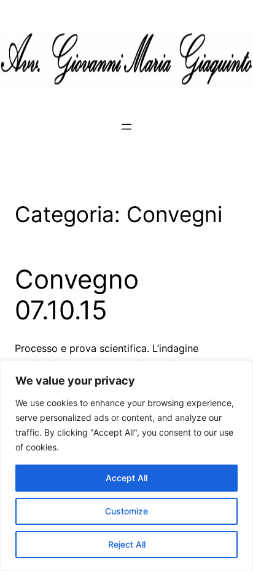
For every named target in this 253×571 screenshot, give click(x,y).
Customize (126, 511)
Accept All (126, 478)
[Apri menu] (126, 126)
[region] (126, 466)
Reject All (127, 544)
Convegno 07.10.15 (77, 294)
